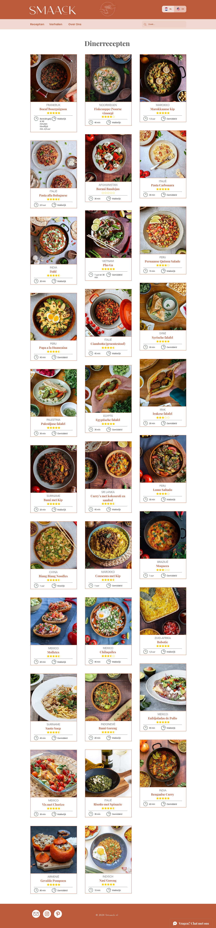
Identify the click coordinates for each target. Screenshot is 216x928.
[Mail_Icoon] (36, 914)
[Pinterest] (58, 914)
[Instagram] (47, 914)
